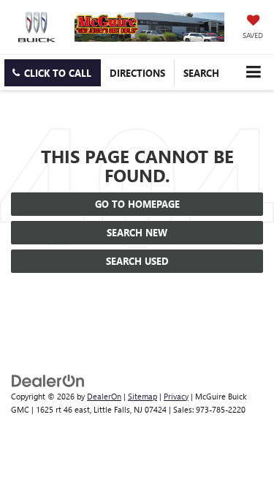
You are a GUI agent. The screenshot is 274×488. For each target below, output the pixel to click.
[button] (52, 72)
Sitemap (142, 396)
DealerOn (104, 396)
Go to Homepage (137, 204)
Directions (137, 73)
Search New (137, 232)
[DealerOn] (48, 379)
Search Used (137, 261)
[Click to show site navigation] (253, 72)
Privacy (176, 396)
